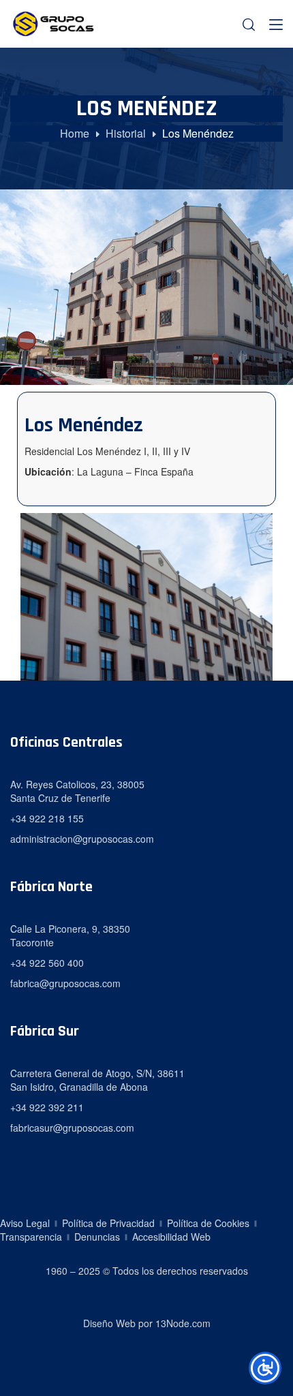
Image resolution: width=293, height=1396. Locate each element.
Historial (126, 133)
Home (74, 133)
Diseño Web (109, 1323)
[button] (249, 24)
